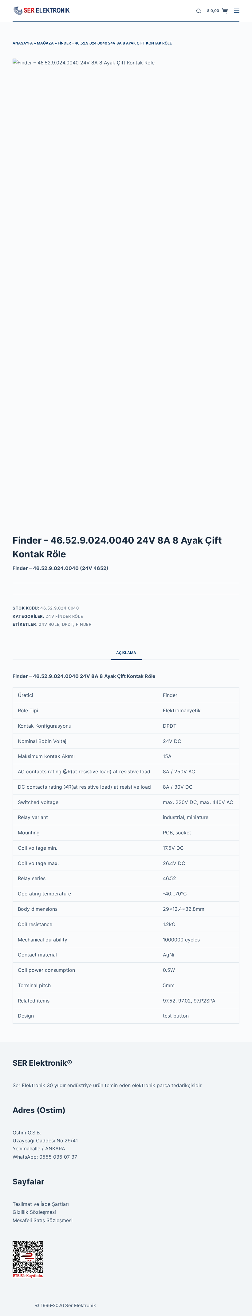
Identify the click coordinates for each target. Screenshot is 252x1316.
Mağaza (45, 43)
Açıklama (126, 652)
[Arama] (198, 11)
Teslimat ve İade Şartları (41, 1204)
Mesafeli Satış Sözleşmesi (43, 1220)
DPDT (67, 624)
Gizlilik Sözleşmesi (34, 1212)
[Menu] (236, 10)
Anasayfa (23, 43)
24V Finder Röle (64, 616)
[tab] (126, 653)
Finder (84, 624)
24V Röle (49, 624)
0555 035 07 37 (58, 1157)
